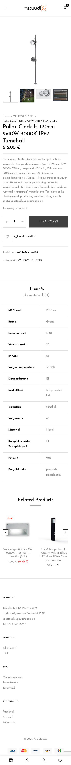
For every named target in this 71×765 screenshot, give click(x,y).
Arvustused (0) (37, 295)
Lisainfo (37, 289)
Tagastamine (10, 682)
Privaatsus (9, 722)
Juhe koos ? (10, 648)
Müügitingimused (13, 677)
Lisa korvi (48, 221)
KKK (5, 653)
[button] (64, 8)
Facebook (8, 712)
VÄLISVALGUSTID (23, 116)
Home (6, 116)
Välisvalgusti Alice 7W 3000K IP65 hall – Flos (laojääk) (17, 553)
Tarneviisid (9, 688)
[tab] (36, 289)
